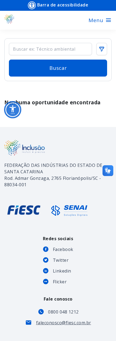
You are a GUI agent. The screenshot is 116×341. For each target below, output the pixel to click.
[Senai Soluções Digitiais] (69, 210)
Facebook (63, 249)
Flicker (60, 282)
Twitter (61, 260)
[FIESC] (24, 214)
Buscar (58, 67)
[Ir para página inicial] (9, 20)
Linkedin (62, 271)
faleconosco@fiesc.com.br (63, 323)
